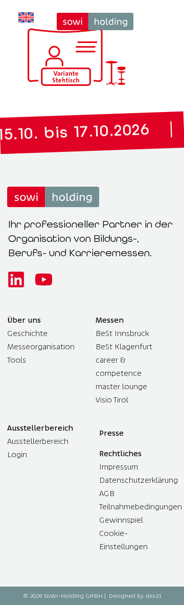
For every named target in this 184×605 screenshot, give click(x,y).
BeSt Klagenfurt (124, 346)
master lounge (121, 386)
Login (17, 454)
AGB (106, 493)
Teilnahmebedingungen (140, 506)
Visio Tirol (112, 400)
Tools (16, 360)
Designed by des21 (135, 595)
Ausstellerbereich (37, 441)
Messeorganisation (41, 346)
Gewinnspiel (121, 520)
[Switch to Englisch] (26, 18)
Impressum (118, 467)
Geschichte (27, 333)
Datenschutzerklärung (138, 480)
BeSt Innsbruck (122, 333)
